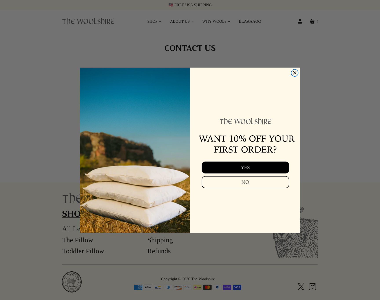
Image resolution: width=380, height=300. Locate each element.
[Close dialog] (294, 72)
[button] (245, 167)
